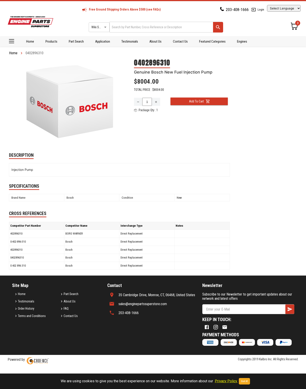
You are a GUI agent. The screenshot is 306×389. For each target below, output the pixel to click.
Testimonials (129, 41)
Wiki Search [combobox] (98, 27)
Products (51, 41)
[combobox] (161, 27)
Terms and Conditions (32, 316)
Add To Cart (196, 101)
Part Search (76, 41)
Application (102, 41)
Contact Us (180, 41)
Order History (26, 308)
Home (30, 41)
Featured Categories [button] (212, 41)
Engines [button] (242, 41)
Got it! (244, 381)
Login (261, 9)
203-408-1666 (237, 9)
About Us (155, 41)
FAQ (66, 308)
